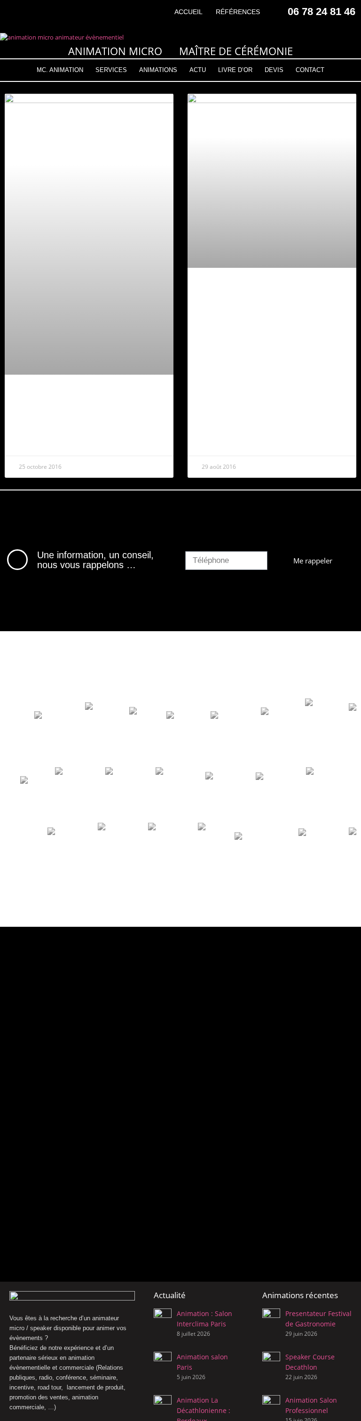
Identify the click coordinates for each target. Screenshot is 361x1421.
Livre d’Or (235, 69)
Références (238, 12)
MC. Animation (60, 69)
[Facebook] (14, 11)
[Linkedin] (47, 11)
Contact (310, 69)
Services (111, 69)
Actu (197, 69)
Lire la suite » (39, 442)
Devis (274, 69)
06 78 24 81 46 (321, 11)
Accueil (188, 12)
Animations (158, 69)
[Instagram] (31, 11)
